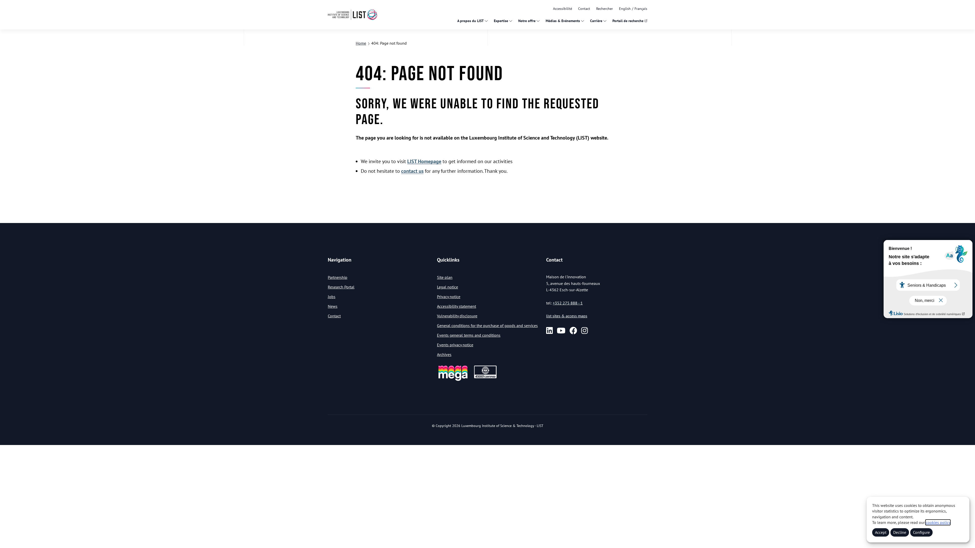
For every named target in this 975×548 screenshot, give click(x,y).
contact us (412, 171)
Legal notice (447, 286)
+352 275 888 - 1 (568, 302)
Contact (584, 8)
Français (641, 8)
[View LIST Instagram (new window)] (584, 330)
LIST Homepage (424, 161)
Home (361, 43)
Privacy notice (448, 296)
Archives (444, 354)
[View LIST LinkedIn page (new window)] (549, 330)
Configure (921, 532)
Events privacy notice (455, 344)
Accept (880, 532)
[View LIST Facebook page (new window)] (573, 330)
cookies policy (938, 522)
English (625, 8)
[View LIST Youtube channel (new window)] (561, 330)
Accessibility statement (456, 306)
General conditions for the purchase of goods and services (487, 325)
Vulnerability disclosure (457, 315)
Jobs (331, 296)
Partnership (337, 277)
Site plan (444, 277)
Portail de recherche (627, 21)
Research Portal (341, 286)
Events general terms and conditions (468, 335)
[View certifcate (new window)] (485, 377)
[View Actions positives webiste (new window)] (453, 380)
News (332, 306)
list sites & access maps (566, 315)
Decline (899, 532)
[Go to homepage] (352, 14)
